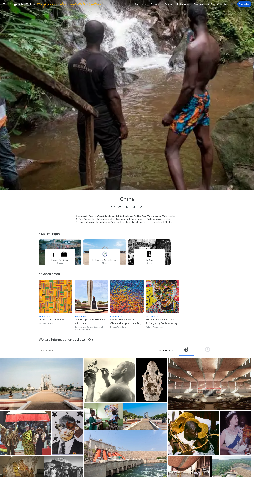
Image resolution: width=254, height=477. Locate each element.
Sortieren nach (165, 350)
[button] (4, 4)
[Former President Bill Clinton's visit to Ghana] (25, 433)
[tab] (186, 350)
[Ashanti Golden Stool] (193, 433)
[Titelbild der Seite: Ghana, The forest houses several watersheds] (127, 95)
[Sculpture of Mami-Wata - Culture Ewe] (151, 380)
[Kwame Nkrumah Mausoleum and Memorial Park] (145, 416)
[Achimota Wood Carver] (109, 380)
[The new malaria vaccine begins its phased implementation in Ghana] (103, 416)
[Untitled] (67, 433)
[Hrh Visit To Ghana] (235, 433)
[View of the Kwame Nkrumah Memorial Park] (41, 384)
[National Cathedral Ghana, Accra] (209, 384)
